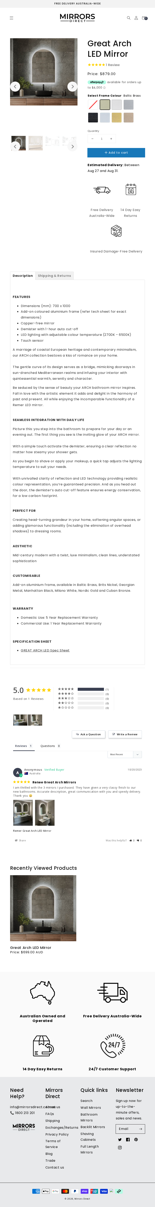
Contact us (54, 1167)
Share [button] (22, 840)
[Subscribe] (140, 1128)
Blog (49, 1153)
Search (87, 1100)
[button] (11, 18)
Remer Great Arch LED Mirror (32, 831)
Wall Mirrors (91, 1107)
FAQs (49, 1114)
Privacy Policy (57, 1134)
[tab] (23, 276)
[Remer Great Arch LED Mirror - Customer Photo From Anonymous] (20, 720)
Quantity (93, 131)
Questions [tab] (48, 746)
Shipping (52, 1120)
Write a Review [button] (127, 734)
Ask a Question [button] (91, 734)
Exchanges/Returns (62, 1127)
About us (52, 1107)
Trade (50, 1160)
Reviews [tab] (21, 746)
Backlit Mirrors (93, 1127)
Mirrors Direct (82, 1198)
